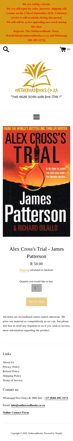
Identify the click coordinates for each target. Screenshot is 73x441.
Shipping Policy (12, 375)
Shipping (24, 270)
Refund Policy (11, 371)
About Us (8, 362)
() (68, 49)
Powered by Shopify (53, 433)
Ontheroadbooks (35, 433)
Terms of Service (12, 380)
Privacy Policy (11, 366)
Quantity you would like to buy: (36, 281)
